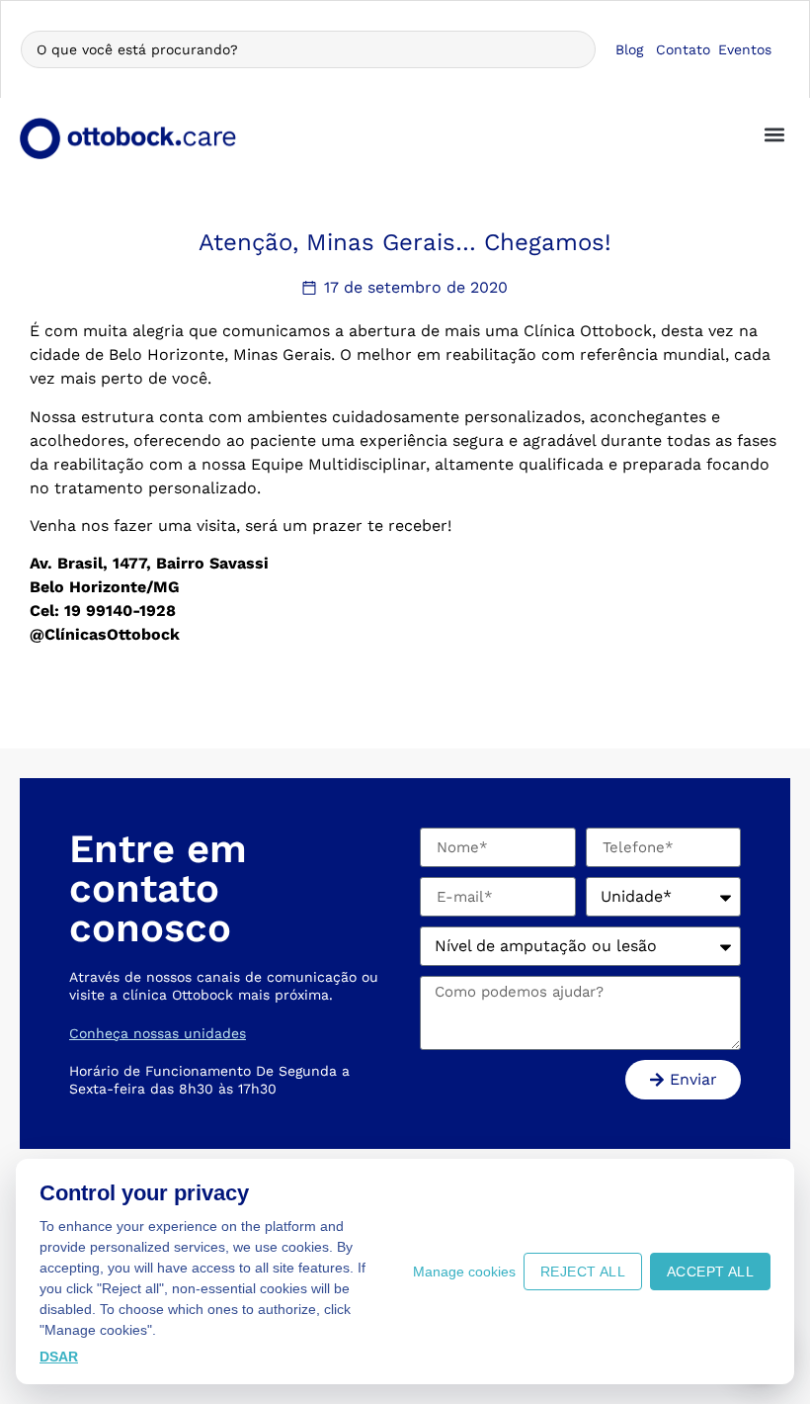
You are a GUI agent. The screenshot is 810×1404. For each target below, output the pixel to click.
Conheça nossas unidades (157, 1033)
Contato (683, 49)
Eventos (744, 49)
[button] (774, 134)
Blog (629, 49)
